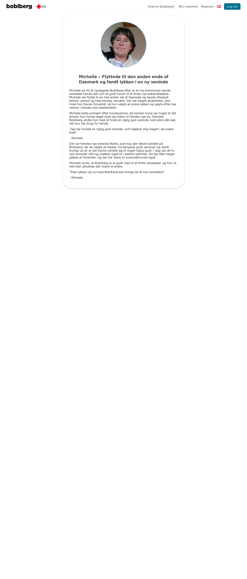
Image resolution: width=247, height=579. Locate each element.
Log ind (232, 6)
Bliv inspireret (188, 6)
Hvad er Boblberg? (161, 6)
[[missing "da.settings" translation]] (219, 6)
